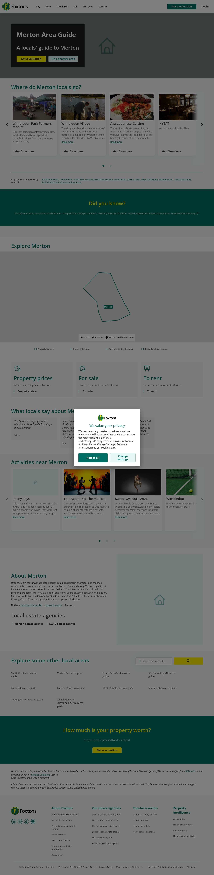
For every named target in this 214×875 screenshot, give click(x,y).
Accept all (93, 457)
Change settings (122, 457)
